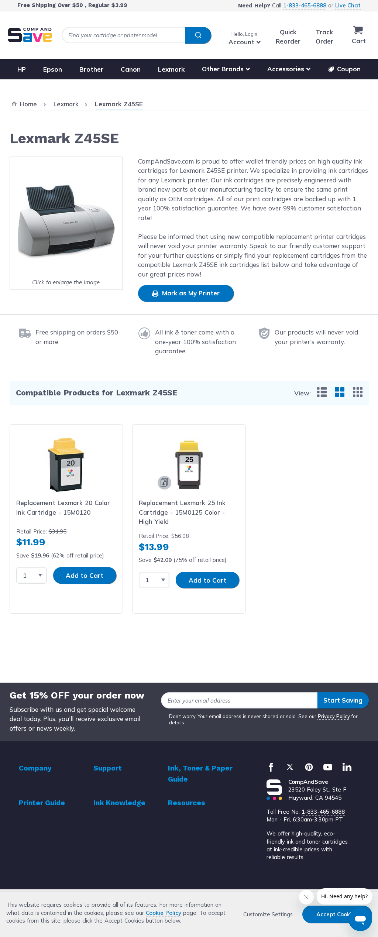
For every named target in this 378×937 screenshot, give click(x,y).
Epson (52, 69)
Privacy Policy (334, 716)
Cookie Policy (163, 912)
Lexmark (171, 69)
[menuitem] (322, 392)
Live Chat (348, 5)
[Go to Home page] (30, 35)
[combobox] (136, 35)
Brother (91, 69)
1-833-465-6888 (304, 5)
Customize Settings (268, 914)
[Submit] (198, 35)
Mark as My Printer (190, 293)
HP (21, 69)
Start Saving (342, 700)
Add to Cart (84, 575)
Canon (131, 69)
